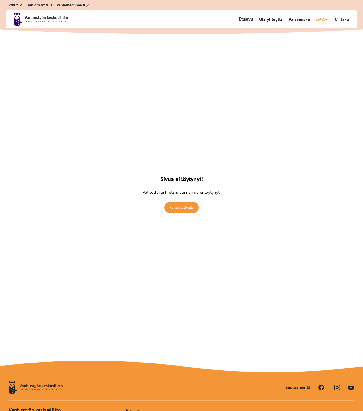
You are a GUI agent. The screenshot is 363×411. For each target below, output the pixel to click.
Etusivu (246, 19)
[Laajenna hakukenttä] (341, 19)
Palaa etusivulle (182, 207)
